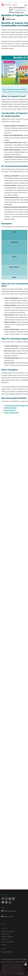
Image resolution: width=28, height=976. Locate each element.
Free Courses (5, 934)
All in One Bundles (7, 942)
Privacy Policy (21, 973)
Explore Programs (7, 936)
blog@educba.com (20, 10)
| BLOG (14, 5)
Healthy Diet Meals (10, 408)
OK (26, 964)
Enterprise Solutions (8, 931)
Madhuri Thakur (10, 19)
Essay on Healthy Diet (11, 412)
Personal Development (18, 7)
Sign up (3, 944)
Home (10, 7)
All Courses (5, 939)
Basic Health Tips (10, 410)
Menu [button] (23, 5)
